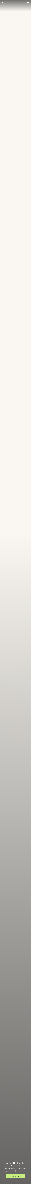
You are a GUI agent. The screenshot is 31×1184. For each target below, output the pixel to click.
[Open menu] (28, 3)
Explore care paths (15, 1176)
